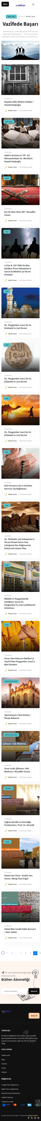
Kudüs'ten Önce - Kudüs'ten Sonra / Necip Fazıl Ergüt (18, 877)
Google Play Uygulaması (10, 1085)
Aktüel (7, 842)
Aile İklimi (8, 788)
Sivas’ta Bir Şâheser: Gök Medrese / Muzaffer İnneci (17, 770)
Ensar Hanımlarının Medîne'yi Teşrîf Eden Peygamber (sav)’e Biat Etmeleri (19, 661)
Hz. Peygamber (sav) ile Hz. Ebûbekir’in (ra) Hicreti (18, 434)
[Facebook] (28, 1118)
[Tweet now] (32, 1118)
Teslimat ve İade (7, 1102)
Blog (3, 1059)
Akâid (7, 68)
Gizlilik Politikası (7, 1097)
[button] (5, 4)
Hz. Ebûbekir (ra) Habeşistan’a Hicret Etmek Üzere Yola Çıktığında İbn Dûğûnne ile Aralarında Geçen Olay (19, 544)
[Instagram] (38, 1118)
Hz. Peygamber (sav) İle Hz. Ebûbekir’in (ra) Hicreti (18, 327)
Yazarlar (4, 1064)
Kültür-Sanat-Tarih (11, 681)
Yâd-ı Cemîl (8, 122)
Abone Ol (34, 991)
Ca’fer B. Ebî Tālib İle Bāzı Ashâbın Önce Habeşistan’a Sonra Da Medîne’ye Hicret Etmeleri (17, 270)
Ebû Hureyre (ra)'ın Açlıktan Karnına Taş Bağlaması (18, 487)
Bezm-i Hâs (11, 16)
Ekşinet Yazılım (33, 1115)
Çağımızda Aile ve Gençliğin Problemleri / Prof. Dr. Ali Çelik (19, 824)
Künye (3, 1068)
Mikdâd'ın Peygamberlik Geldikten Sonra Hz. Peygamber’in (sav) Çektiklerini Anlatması (19, 603)
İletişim (4, 1072)
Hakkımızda (5, 1055)
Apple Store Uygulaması (9, 1089)
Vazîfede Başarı (20, 23)
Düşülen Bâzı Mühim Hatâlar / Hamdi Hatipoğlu (19, 103)
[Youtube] (35, 1118)
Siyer (6, 232)
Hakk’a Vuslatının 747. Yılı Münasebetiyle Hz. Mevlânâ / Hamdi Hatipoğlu (18, 158)
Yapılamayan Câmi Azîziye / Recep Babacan (17, 716)
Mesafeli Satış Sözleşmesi (10, 1093)
